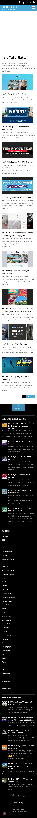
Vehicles (4, 685)
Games (4, 586)
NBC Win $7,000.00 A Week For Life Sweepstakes (21, 703)
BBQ (3, 540)
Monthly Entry (6, 620)
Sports (4, 654)
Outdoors (5, 631)
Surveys (4, 658)
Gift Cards (5, 589)
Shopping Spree (7, 647)
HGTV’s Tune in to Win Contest (15, 94)
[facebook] (23, 2)
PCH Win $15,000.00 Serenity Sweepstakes (20, 780)
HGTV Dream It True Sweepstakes (16, 344)
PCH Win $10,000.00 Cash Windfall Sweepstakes (18, 731)
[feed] (30, 2)
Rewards (5, 643)
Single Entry (6, 650)
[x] (27, 2)
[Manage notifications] (4, 813)
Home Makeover (7, 605)
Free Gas (5, 582)
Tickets (4, 662)
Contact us (18, 802)
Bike (3, 544)
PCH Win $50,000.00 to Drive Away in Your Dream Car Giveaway (20, 766)
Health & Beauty (7, 593)
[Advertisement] (18, 32)
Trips (3, 677)
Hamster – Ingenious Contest (20, 441)
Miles (3, 612)
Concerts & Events (8, 559)
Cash (3, 547)
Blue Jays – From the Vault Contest (19, 476)
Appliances (5, 536)
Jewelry (4, 608)
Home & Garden (7, 601)
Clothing (4, 555)
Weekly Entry (6, 688)
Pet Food (5, 639)
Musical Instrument (8, 624)
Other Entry (5, 627)
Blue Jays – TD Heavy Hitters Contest (19, 458)
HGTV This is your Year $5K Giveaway (18, 162)
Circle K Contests (7, 551)
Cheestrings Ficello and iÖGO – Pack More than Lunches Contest (21, 426)
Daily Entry (5, 566)
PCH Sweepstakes (8, 635)
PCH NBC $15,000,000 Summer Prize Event (21, 746)
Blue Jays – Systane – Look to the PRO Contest (20, 509)
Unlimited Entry (7, 681)
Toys (3, 669)
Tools (3, 666)
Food (3, 578)
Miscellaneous (6, 616)
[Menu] (3, 2)
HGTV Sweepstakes (8, 597)
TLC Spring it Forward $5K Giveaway (18, 197)
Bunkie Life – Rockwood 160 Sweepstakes (19, 491)
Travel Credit (6, 673)
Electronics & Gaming (9, 570)
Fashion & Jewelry (8, 574)
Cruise (4, 563)
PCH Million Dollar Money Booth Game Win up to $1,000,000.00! (21, 718)
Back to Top (18, 408)
